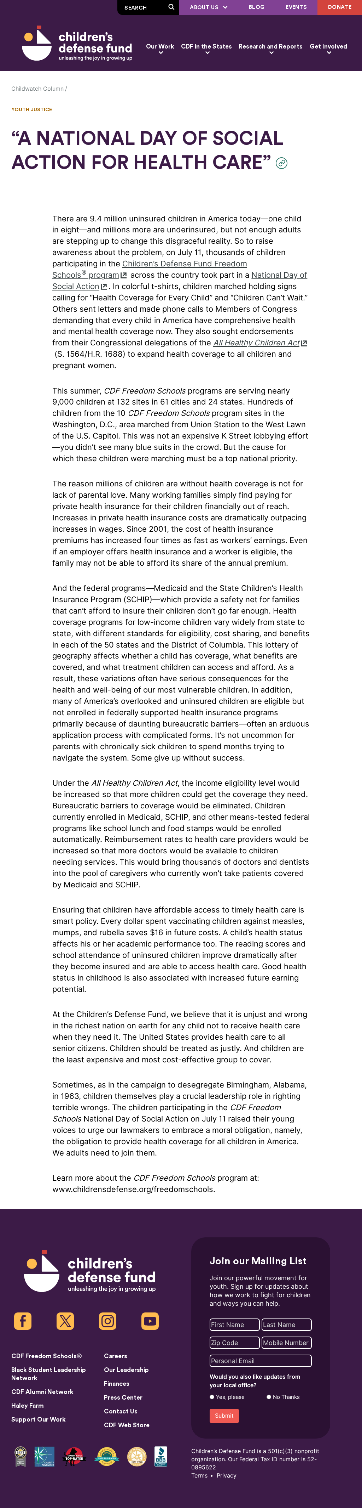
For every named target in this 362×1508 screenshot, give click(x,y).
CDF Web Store (127, 1425)
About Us (205, 7)
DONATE (339, 7)
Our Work (160, 47)
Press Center (123, 1398)
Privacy (227, 1476)
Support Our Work (38, 1420)
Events (296, 7)
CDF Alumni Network (42, 1392)
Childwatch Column (37, 89)
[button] (283, 163)
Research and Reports (271, 47)
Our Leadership (126, 1370)
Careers (115, 1356)
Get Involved (328, 47)
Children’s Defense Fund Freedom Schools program (149, 269)
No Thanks (286, 1397)
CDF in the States (206, 47)
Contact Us (121, 1411)
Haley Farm (27, 1406)
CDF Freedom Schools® (46, 1356)
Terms (199, 1476)
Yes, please (230, 1397)
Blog (256, 7)
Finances (116, 1384)
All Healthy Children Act (256, 343)
